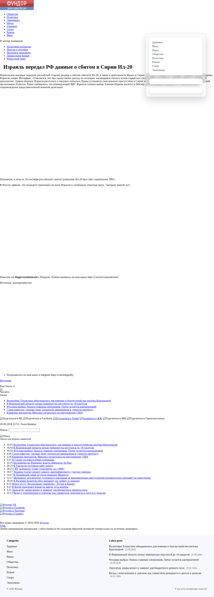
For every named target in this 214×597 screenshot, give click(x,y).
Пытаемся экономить (19, 52)
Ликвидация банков (18, 55)
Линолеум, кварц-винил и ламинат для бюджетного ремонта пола (49, 489)
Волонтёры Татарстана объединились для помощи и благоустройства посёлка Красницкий (59, 400)
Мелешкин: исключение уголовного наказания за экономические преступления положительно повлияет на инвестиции (82, 477)
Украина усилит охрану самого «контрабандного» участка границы (52, 471)
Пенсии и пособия (17, 49)
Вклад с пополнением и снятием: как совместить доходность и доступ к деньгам (59, 492)
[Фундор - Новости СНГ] (17, 9)
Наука (10, 23)
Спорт (10, 29)
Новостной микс (16, 58)
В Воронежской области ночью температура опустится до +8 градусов (47, 403)
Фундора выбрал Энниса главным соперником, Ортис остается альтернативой (51, 406)
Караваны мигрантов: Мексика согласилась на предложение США (45, 412)
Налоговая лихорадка (19, 46)
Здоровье (12, 26)
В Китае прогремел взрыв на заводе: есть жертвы (40, 486)
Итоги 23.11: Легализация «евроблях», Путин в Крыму (43, 483)
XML (3, 525)
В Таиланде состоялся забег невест (33, 465)
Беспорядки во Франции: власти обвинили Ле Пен (42, 462)
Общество (12, 14)
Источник (5, 380)
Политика (12, 17)
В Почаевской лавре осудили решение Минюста (41, 474)
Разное (10, 32)
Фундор (44, 522)
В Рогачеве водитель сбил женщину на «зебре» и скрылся (46, 480)
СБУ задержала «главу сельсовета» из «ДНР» (39, 468)
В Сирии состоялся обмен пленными (33, 459)
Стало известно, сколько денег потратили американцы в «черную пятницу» (50, 409)
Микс (10, 35)
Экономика (13, 20)
